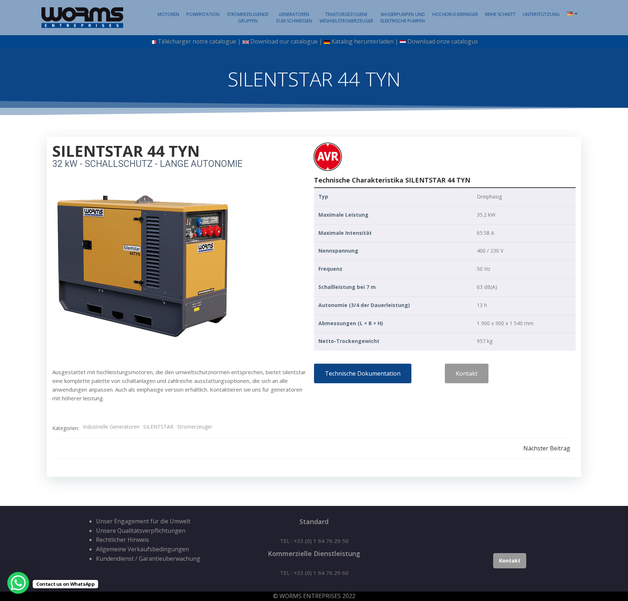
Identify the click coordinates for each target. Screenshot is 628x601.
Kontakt (509, 560)
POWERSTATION (203, 14)
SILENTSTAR (158, 426)
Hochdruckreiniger (455, 14)
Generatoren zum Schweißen (294, 17)
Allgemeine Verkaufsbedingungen (142, 549)
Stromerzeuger (194, 426)
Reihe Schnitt (500, 14)
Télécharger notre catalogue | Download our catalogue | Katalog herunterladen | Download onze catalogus (317, 41)
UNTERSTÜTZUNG (541, 14)
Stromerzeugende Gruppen (248, 17)
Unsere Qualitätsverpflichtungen (140, 531)
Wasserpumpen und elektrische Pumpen (403, 17)
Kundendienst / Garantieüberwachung (148, 559)
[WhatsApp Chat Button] (18, 583)
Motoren (168, 14)
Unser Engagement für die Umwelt (143, 521)
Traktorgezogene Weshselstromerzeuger (346, 17)
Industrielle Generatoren (111, 426)
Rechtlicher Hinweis (122, 540)
